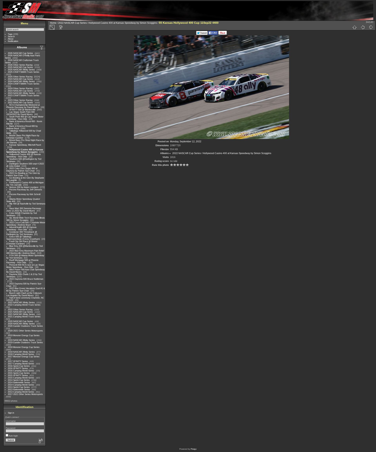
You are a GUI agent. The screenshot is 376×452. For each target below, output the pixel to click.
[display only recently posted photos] (41, 47)
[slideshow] (61, 27)
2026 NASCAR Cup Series (20, 53)
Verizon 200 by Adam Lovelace (23, 187)
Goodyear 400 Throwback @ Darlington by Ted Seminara (21, 233)
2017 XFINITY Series (18, 361)
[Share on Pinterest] (222, 34)
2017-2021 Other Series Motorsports (25, 394)
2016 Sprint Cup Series (19, 366)
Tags (10, 34)
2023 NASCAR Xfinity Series (21, 93)
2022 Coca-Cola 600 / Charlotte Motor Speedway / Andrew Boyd (25, 223)
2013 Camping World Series (21, 392)
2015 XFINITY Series (18, 375)
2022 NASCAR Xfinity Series (21, 302)
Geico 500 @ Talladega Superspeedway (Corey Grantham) (23, 237)
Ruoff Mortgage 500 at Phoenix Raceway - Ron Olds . (22, 261)
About (10, 39)
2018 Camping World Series (21, 354)
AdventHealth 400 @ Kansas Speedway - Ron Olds (21, 228)
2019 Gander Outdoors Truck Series (25, 342)
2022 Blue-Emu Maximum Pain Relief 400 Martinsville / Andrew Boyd (25, 252)
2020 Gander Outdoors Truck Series (25, 326)
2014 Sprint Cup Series (19, 380)
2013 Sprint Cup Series (19, 387)
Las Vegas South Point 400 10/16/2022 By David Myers (20, 113)
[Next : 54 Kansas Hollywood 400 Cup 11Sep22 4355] (371, 27)
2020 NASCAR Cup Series (20, 321)
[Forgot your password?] (40, 441)
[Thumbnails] (354, 27)
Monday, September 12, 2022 (185, 141)
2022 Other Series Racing (20, 309)
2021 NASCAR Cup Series (20, 312)
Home (53, 23)
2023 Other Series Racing (20, 100)
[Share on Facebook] (213, 34)
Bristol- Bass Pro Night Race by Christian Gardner (22, 136)
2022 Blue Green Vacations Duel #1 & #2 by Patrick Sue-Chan (25, 289)
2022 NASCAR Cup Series (20, 102)
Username (11, 421)
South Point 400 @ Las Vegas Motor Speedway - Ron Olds (24, 117)
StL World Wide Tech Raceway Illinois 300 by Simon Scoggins (25, 219)
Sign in (11, 413)
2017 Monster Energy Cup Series (24, 356)
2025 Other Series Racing (20, 76)
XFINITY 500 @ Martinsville (22, 109)
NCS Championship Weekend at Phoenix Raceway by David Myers (23, 106)
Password (10, 428)
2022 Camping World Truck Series (24, 305)
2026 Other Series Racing (20, 65)
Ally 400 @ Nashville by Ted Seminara (27, 203)
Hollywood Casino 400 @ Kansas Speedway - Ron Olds (23, 155)
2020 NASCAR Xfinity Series (21, 323)
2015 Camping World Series (21, 378)
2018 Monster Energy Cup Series (24, 347)
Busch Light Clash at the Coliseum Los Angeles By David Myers (24, 294)
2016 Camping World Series (21, 370)
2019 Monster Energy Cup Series (24, 335)
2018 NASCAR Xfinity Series (21, 352)
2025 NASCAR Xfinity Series (21, 69)
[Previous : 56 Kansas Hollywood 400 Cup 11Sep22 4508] (363, 27)
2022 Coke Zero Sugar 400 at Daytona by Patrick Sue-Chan (21, 169)
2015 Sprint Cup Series (19, 373)
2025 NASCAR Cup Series (20, 67)
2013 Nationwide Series (19, 389)
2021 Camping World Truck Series (24, 316)
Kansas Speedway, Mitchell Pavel (25, 145)
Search (11, 36)
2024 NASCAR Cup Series (20, 79)
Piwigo (194, 449)
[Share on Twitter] (202, 34)
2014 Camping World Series (21, 385)
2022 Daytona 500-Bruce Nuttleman (26, 279)
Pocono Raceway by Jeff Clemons (25, 189)
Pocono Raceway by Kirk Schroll (24, 194)
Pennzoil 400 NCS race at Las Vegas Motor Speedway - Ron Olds (25, 266)
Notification (13, 41)
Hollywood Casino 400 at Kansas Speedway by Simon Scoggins (24, 150)
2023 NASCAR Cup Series (20, 91)
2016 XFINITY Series (18, 368)
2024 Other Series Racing (20, 88)
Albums (22, 47)
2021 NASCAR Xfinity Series (21, 314)
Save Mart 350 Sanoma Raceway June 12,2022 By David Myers (23, 209)
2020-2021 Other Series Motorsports (25, 330)
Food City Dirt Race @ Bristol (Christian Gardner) (21, 242)
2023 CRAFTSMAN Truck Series (23, 95)
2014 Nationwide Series (19, 382)
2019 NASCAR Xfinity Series (21, 340)
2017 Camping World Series (21, 363)
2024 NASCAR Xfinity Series (21, 81)
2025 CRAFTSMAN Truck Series (23, 72)
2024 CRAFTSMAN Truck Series (23, 84)
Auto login (13, 436)
